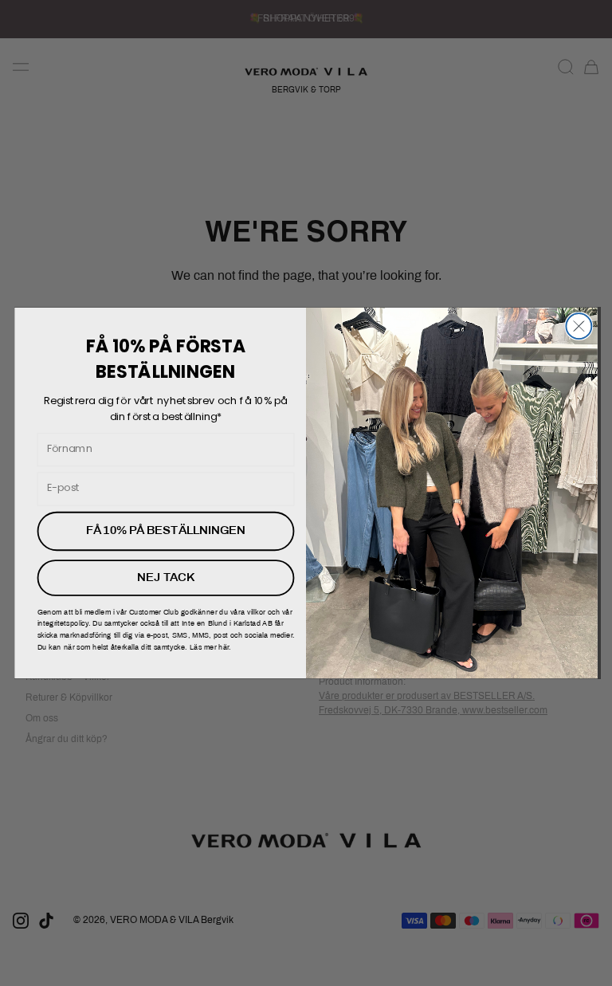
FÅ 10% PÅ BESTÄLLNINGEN (165, 530)
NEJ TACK (165, 577)
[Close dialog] (578, 326)
